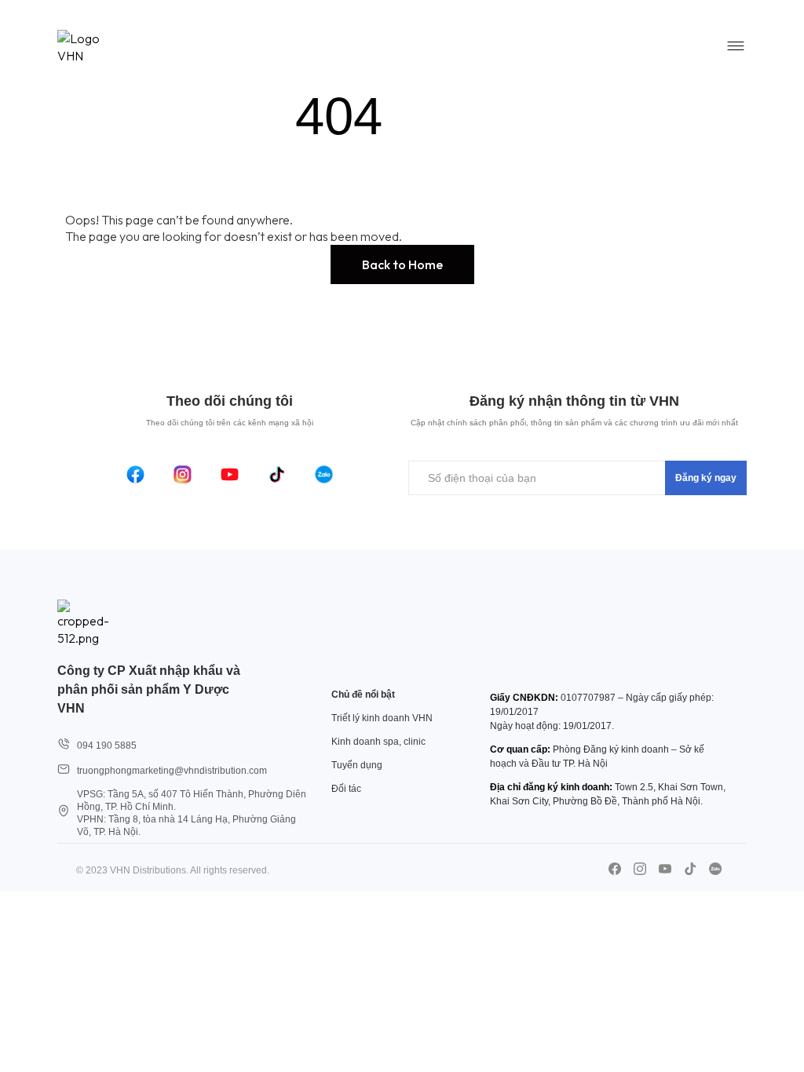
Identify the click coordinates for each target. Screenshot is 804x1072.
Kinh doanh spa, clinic (378, 741)
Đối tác (346, 788)
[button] (402, 264)
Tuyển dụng (356, 765)
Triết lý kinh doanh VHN (382, 718)
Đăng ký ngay (705, 477)
